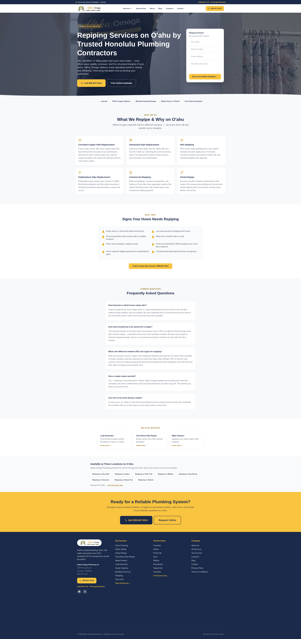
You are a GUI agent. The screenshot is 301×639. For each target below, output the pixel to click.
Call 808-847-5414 (93, 83)
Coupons (169, 8)
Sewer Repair (121, 553)
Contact (180, 8)
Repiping (119, 576)
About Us (195, 545)
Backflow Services (123, 572)
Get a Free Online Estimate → (205, 77)
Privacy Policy (197, 568)
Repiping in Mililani (165, 474)
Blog (160, 8)
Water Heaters (121, 561)
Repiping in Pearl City (143, 474)
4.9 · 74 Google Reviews (212, 2)
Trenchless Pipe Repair (125, 557)
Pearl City (157, 553)
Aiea (155, 557)
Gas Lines (119, 579)
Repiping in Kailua (122, 474)
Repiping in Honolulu (100, 474)
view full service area (115, 485)
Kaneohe (157, 572)
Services (126, 8)
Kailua (156, 549)
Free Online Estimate (121, 83)
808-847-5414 (216, 8)
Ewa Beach (158, 564)
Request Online (167, 520)
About (152, 8)
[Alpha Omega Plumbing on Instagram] (85, 592)
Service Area (141, 8)
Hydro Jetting (120, 549)
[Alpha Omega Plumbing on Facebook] (79, 592)
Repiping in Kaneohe (100, 480)
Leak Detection (121, 564)
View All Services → (123, 583)
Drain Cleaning (121, 545)
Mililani (156, 561)
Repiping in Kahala (145, 480)
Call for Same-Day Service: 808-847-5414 (150, 266)
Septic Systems (121, 568)
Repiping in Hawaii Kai (124, 480)
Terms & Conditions (199, 572)
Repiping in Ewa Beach (188, 474)
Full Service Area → (161, 576)
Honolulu (157, 545)
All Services (196, 549)
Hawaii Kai (157, 568)
